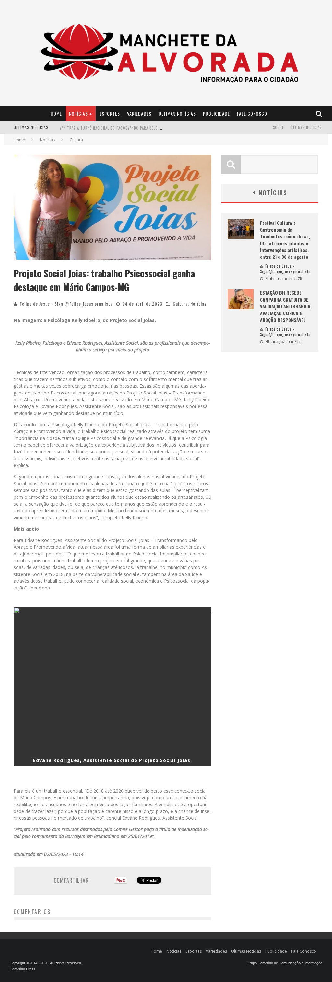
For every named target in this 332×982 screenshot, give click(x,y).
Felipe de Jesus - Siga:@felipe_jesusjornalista (66, 303)
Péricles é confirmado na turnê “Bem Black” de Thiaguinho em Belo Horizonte (134, 131)
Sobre (278, 127)
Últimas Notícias (177, 113)
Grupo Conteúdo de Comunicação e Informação (284, 963)
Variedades (139, 113)
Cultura (180, 303)
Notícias (78, 113)
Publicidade (216, 113)
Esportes (110, 113)
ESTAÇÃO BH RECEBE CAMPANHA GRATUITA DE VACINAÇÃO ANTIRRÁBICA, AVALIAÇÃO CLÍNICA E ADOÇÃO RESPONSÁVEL (286, 306)
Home (56, 113)
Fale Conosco (252, 113)
